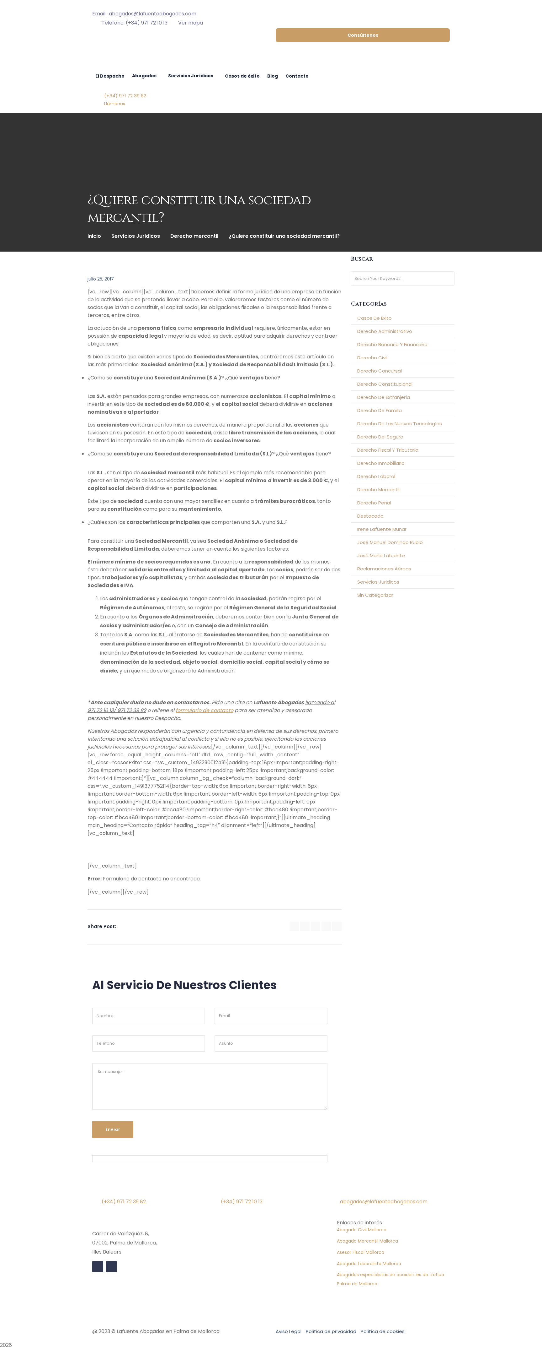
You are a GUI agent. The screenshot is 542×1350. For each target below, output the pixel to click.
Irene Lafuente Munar (381, 529)
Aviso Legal (288, 1331)
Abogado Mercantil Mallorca (367, 1241)
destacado (370, 516)
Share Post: (102, 926)
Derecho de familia (379, 410)
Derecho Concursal (379, 370)
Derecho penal (374, 502)
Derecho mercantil (194, 236)
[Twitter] (305, 926)
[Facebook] (294, 926)
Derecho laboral (376, 476)
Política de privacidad (331, 1331)
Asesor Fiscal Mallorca (360, 1252)
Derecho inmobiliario (381, 463)
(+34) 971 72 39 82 (124, 1201)
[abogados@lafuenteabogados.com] (348, 1189)
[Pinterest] (315, 926)
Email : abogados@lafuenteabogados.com (144, 13)
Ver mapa (190, 22)
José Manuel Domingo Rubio (390, 542)
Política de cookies (383, 1331)
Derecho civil (372, 357)
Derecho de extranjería (383, 397)
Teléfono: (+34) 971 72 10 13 (134, 22)
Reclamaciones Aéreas (384, 568)
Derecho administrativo (384, 331)
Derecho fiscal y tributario (387, 450)
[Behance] (337, 926)
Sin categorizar (375, 595)
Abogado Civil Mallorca (361, 1230)
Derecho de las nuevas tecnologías (399, 423)
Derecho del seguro (380, 436)
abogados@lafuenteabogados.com (384, 1201)
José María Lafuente (381, 555)
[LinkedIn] (326, 926)
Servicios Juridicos (135, 236)
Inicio (94, 236)
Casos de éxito (374, 318)
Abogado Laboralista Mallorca (369, 1263)
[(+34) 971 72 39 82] (109, 1189)
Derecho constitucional (384, 384)
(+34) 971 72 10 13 (242, 1201)
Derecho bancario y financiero (392, 344)
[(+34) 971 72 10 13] (228, 1189)
